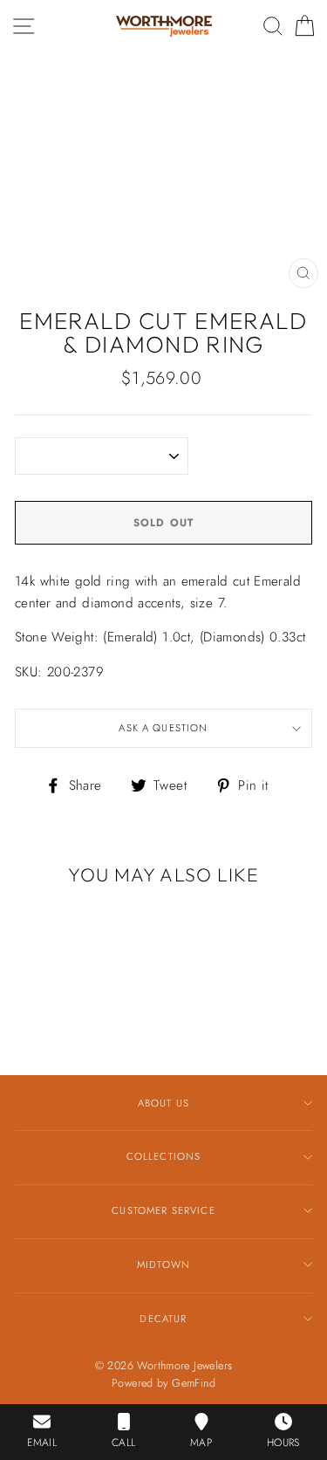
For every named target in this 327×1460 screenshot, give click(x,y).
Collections (163, 1156)
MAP (201, 1442)
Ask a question (163, 728)
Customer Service (163, 1210)
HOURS (283, 1442)
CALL (124, 1442)
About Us (163, 1103)
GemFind (193, 1383)
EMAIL (42, 1442)
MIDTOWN (163, 1265)
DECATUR (163, 1319)
